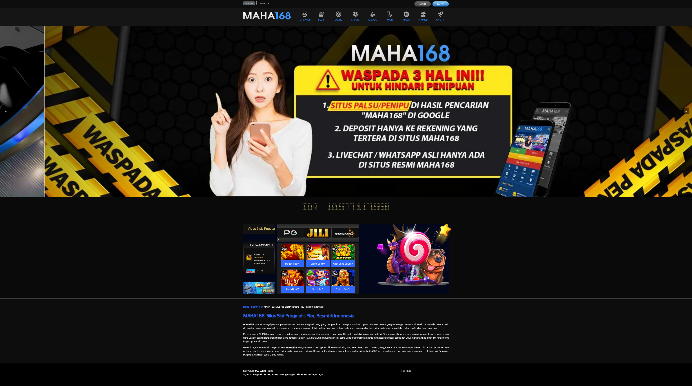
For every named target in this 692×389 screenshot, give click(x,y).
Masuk (423, 4)
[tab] (290, 233)
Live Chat (249, 3)
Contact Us (264, 3)
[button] (6, 111)
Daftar (440, 4)
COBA (292, 247)
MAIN (292, 255)
